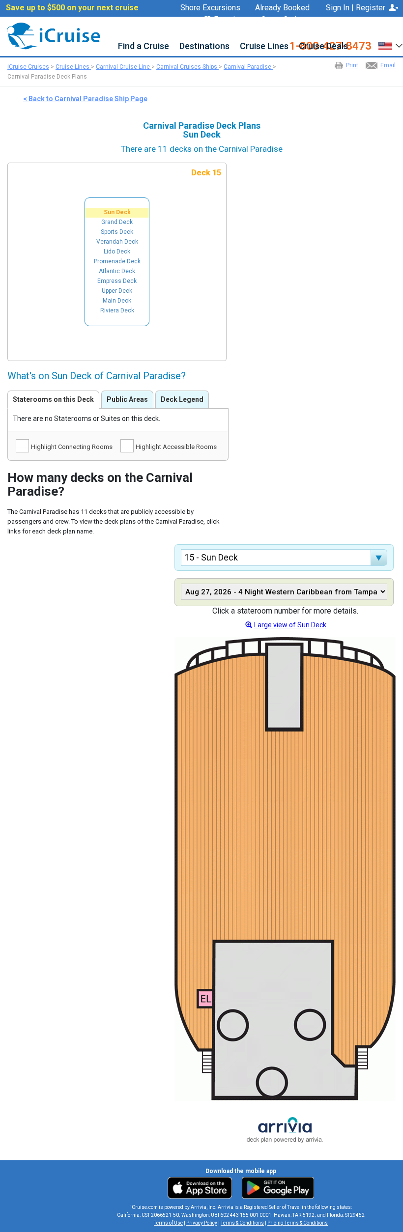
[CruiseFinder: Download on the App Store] (202, 1187)
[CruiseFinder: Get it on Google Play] (276, 1187)
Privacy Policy (201, 1223)
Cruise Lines (264, 46)
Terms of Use (168, 1223)
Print (352, 65)
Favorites (230, 20)
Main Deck (117, 300)
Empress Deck (117, 281)
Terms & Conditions (242, 1223)
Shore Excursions (210, 8)
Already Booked (282, 8)
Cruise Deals (323, 46)
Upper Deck (117, 290)
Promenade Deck (117, 261)
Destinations (204, 46)
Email (388, 65)
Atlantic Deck (117, 271)
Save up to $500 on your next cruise (72, 8)
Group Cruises (285, 20)
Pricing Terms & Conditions (297, 1223)
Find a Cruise (143, 46)
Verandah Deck (117, 241)
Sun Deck (117, 212)
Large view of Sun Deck (290, 625)
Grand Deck (117, 222)
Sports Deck (117, 231)
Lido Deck (117, 251)
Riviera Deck (117, 310)
